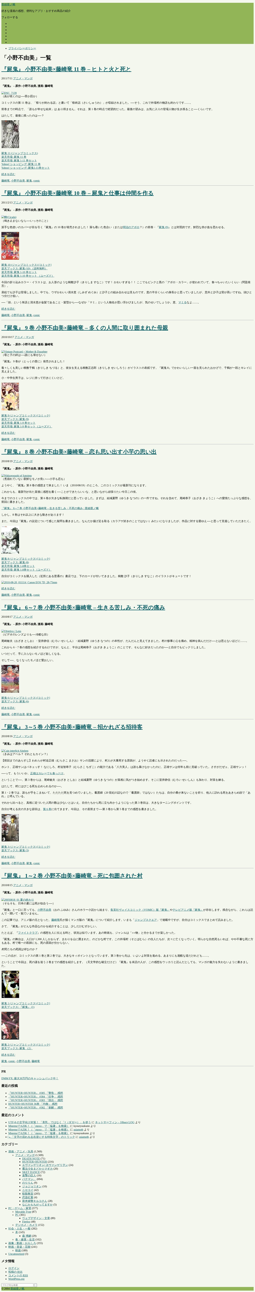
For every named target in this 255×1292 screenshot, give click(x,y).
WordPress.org (16, 1278)
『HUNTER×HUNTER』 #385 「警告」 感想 (35, 1092)
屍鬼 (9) (163, 227)
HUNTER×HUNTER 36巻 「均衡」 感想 (32, 1103)
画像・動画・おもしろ (22, 1243)
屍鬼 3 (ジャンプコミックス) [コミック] (25, 846)
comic (36, 180)
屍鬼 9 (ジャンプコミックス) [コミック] (25, 415)
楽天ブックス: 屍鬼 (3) (15, 850)
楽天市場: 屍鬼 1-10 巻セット (19, 272)
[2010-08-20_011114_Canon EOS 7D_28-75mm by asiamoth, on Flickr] (29, 582)
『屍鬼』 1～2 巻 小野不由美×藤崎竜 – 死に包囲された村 (72, 876)
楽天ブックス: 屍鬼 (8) (15, 562)
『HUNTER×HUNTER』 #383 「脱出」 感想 (35, 1100)
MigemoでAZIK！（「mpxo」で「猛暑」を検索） (38, 1125)
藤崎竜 (5, 180)
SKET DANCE (31, 1172)
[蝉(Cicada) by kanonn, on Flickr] (8, 217)
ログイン (13, 1268)
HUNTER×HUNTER (34, 1161)
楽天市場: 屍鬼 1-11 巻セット (19, 160)
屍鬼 (29, 180)
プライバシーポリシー (22, 48)
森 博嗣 (26, 1235)
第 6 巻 (47, 809)
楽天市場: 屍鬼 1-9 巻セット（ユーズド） (26, 426)
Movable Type (23, 1211)
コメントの (18, 1275)
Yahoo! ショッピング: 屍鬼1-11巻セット (25, 167)
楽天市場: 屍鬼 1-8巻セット (18, 566)
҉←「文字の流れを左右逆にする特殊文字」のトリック (41, 1136)
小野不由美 (18, 180)
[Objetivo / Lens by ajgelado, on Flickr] (11, 631)
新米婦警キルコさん (34, 1200)
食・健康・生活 (25, 1239)
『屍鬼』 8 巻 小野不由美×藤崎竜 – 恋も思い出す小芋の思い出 (79, 452)
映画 (18, 1250)
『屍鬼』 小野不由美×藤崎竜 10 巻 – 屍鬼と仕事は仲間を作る (77, 193)
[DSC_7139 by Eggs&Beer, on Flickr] (9, 92)
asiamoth (78, 1129)
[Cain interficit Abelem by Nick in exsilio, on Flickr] (14, 750)
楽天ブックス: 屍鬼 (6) (15, 701)
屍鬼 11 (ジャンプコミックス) (19, 153)
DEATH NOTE (31, 1158)
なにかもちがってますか (37, 1204)
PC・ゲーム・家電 (19, 1208)
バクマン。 (29, 1179)
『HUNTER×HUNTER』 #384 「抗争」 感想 (35, 1096)
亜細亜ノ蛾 (8, 4)
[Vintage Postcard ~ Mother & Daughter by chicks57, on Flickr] (24, 351)
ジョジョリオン (32, 1186)
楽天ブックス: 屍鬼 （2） (17, 1048)
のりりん (27, 1182)
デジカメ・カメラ (26, 1224)
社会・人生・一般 (19, 1228)
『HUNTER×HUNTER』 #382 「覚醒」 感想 (35, 1107)
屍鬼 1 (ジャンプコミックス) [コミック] (25, 1003)
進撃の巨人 (29, 1175)
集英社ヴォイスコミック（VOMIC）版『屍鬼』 (140, 909)
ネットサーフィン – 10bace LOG (114, 1122)
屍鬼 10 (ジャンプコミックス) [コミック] (26, 264)
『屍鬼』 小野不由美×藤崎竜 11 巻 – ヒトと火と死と (66, 69)
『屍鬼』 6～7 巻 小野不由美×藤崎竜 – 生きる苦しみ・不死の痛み (83, 607)
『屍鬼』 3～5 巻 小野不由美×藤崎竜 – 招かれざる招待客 (72, 727)
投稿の (15, 1271)
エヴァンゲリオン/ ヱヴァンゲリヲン (45, 1165)
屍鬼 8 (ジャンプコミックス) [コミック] (25, 558)
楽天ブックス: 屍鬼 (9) (15, 419)
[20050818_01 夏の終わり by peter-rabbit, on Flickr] (17, 899)
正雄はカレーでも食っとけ (46, 773)
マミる (182, 302)
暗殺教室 (27, 1193)
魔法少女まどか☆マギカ (37, 1168)
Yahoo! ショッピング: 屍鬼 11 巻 (21, 164)
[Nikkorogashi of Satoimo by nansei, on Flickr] (16, 475)
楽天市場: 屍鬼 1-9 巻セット (18, 422)
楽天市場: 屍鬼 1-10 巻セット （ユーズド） (27, 275)
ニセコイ (27, 1190)
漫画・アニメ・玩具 (20, 1151)
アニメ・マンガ (23, 78)
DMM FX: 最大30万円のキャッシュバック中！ (29, 1078)
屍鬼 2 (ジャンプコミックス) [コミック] (25, 1044)
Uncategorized (16, 1253)
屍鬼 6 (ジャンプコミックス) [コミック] (25, 697)
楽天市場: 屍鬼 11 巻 (13, 156)
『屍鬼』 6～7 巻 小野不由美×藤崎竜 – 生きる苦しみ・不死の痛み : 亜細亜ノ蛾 (50, 508)
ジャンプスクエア (146, 919)
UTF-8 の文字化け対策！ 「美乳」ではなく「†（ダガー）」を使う (49, 1122)
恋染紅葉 (27, 1197)
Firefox (26, 1221)
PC (17, 1214)
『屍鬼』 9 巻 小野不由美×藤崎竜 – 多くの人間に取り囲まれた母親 (84, 328)
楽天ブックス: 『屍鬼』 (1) (17, 1007)
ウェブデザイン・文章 (36, 1218)
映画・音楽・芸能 (19, 1246)
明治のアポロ (131, 227)
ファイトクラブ (27, 932)
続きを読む (8, 174)
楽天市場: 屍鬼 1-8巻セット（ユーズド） (26, 569)
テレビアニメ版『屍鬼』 (188, 909)
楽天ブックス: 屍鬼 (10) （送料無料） (24, 268)
